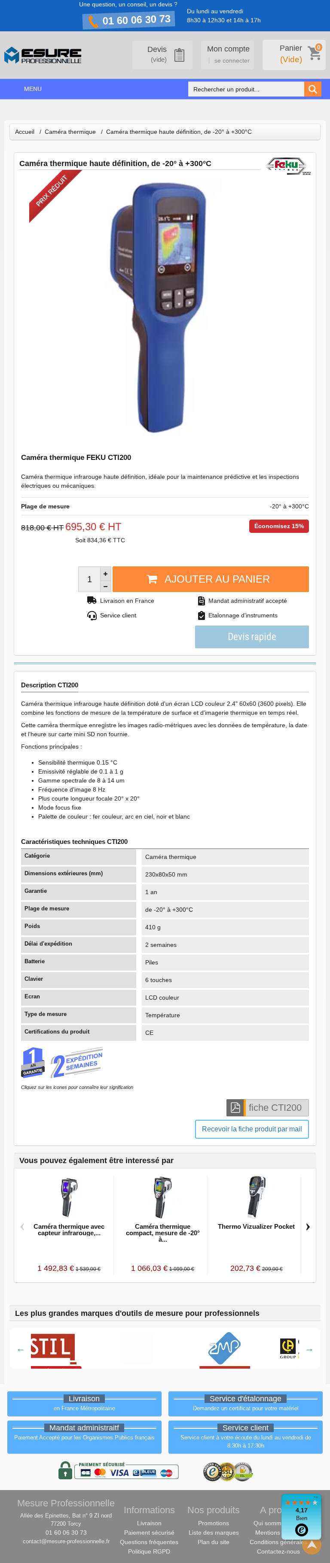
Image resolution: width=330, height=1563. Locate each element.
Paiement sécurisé (149, 1532)
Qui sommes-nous (278, 1523)
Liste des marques (214, 1532)
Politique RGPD (149, 1551)
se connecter (232, 60)
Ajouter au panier (217, 579)
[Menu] (316, 1499)
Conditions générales (278, 1542)
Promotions (213, 1523)
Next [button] (309, 1348)
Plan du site (213, 1542)
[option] (83, 1348)
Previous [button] (20, 1348)
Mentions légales (278, 1532)
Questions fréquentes (149, 1542)
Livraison (149, 1523)
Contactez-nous (278, 1551)
